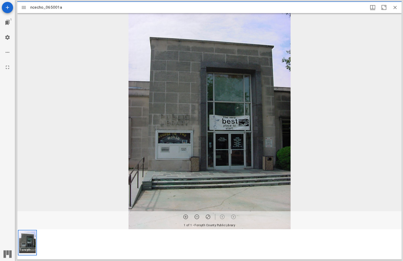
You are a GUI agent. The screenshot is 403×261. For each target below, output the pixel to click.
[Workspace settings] (7, 37)
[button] (27, 242)
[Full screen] (7, 67)
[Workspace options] (7, 52)
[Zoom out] (196, 216)
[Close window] (395, 7)
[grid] (209, 244)
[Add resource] (7, 7)
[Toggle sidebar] (23, 7)
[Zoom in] (185, 216)
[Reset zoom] (208, 216)
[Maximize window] (383, 7)
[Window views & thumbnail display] (372, 7)
